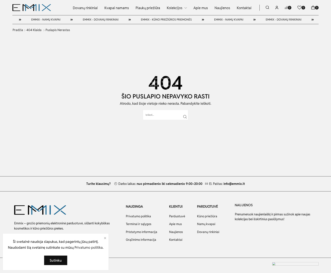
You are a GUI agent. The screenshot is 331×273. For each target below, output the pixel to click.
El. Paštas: (227, 184)
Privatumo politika (88, 247)
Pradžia (18, 30)
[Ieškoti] (185, 117)
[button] (267, 7)
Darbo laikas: (160, 184)
